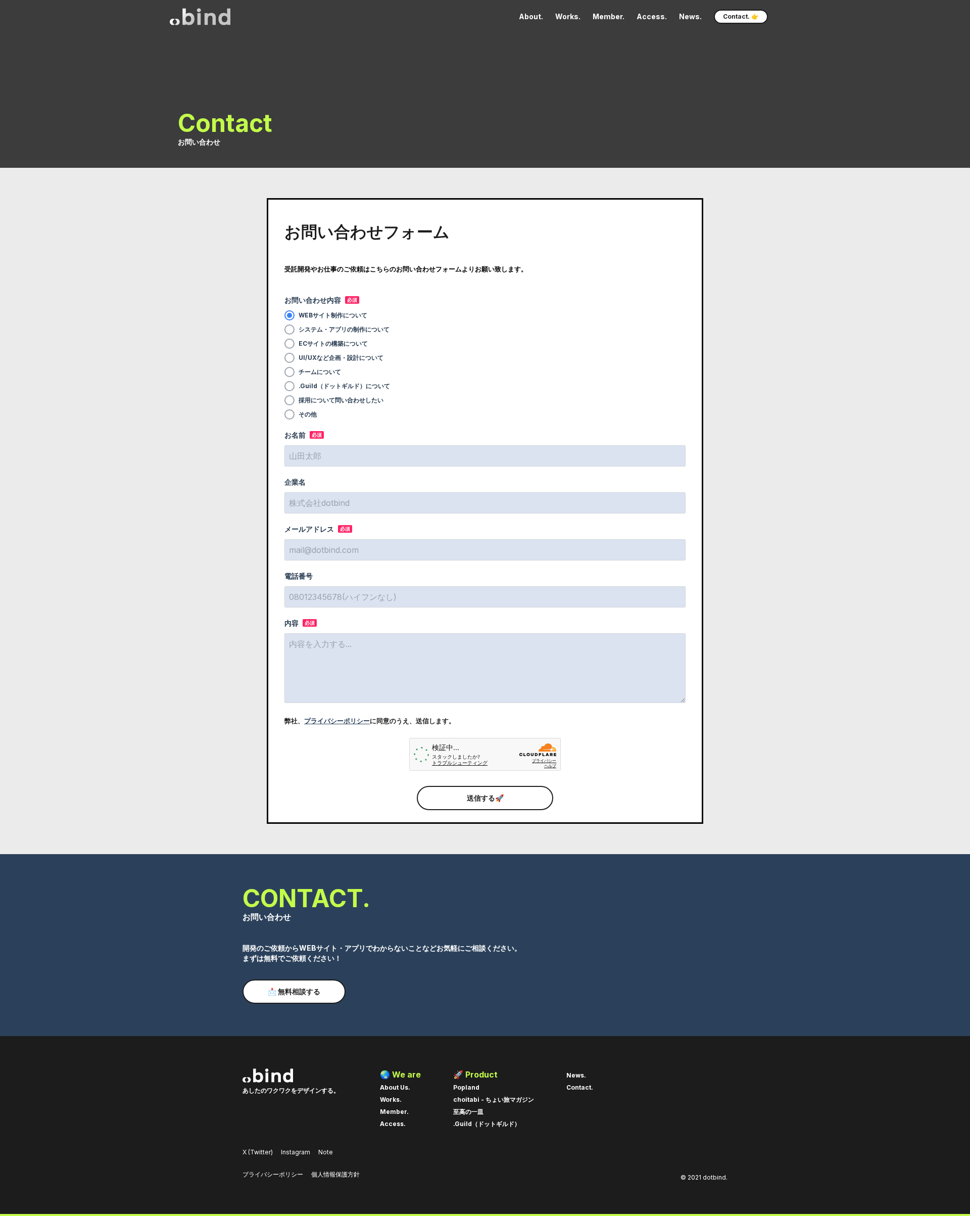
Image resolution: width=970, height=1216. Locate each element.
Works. (567, 16)
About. (531, 16)
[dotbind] (291, 1075)
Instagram (295, 1152)
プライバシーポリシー (337, 721)
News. (690, 16)
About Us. (395, 1087)
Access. (652, 16)
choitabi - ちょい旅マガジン (493, 1099)
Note (325, 1152)
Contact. (579, 1087)
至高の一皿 (468, 1111)
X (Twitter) (258, 1152)
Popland (466, 1087)
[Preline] (200, 16)
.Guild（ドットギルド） (486, 1124)
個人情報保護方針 (335, 1174)
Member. (608, 16)
